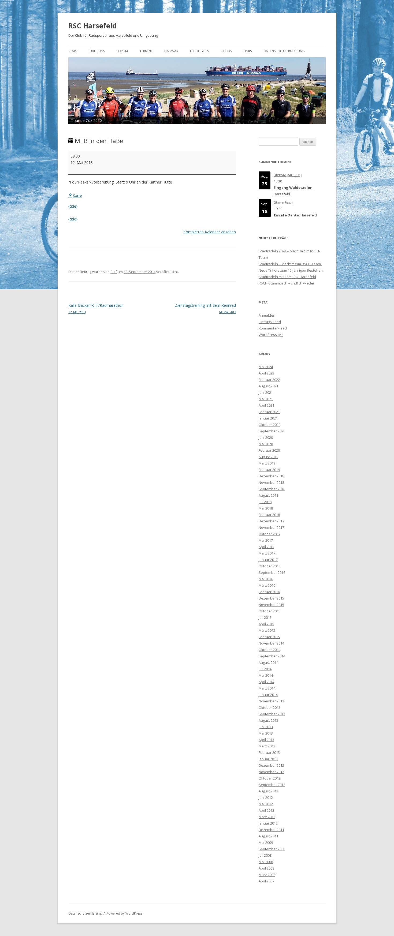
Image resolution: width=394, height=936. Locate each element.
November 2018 (271, 482)
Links (247, 51)
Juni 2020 (266, 437)
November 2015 (271, 604)
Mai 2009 (266, 842)
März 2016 (267, 585)
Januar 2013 (268, 759)
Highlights (199, 51)
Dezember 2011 (271, 829)
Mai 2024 (266, 366)
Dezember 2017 (271, 521)
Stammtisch (283, 202)
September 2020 (272, 431)
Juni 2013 (266, 726)
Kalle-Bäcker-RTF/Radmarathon (96, 308)
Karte (77, 195)
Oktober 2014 (269, 649)
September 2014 (272, 656)
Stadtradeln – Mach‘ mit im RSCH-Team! (290, 263)
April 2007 (266, 881)
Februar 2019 (269, 469)
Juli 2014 (265, 669)
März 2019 (267, 463)
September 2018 (272, 488)
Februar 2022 (269, 379)
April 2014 (266, 681)
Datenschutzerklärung (284, 51)
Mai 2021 (266, 398)
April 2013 (266, 739)
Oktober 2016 (269, 566)
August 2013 (268, 720)
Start (73, 51)
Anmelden (267, 315)
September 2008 (272, 849)
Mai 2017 (266, 540)
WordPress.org (271, 334)
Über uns (97, 51)
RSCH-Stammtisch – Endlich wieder (286, 283)
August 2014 (268, 662)
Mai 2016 (266, 578)
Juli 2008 (265, 855)
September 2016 (272, 572)
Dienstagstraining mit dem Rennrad (205, 308)
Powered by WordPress (124, 913)
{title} (72, 206)
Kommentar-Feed (273, 328)
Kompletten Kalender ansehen (209, 231)
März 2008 (267, 874)
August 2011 (268, 836)
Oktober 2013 (269, 707)
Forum (122, 51)
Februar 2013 (269, 752)
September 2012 (272, 784)
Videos (226, 51)
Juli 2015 (265, 617)
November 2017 (271, 527)
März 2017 (267, 553)
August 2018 (268, 495)
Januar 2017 (268, 559)
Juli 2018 (265, 501)
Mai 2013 (266, 733)
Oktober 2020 (269, 424)
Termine (146, 51)
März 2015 (267, 630)
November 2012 (271, 771)
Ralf (113, 271)
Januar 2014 (268, 694)
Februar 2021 (269, 411)
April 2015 (266, 623)
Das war (171, 51)
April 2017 (266, 546)
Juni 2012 (266, 797)
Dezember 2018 (271, 476)
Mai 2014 (266, 675)
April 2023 (266, 373)
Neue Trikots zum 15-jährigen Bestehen (291, 270)
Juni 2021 (266, 392)
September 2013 (272, 714)
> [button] (319, 89)
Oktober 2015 (269, 611)
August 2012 (268, 791)
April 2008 (266, 868)
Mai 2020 (266, 443)
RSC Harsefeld (92, 26)
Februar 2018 (269, 514)
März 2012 (267, 816)
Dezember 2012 (271, 765)
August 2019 (268, 456)
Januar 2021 (268, 418)
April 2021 (266, 405)
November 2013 (271, 701)
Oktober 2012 (269, 778)
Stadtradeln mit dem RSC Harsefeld (287, 276)
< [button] (75, 89)
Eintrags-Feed (270, 321)
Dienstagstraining (288, 174)
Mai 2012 (266, 804)
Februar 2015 (269, 636)
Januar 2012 (268, 823)
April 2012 (266, 810)
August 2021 (268, 386)
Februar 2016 (269, 591)
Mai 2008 (266, 861)
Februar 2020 (269, 450)
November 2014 (271, 643)
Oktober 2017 (269, 533)
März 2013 (267, 746)
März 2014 (267, 688)
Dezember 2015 (271, 598)
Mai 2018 (266, 508)
